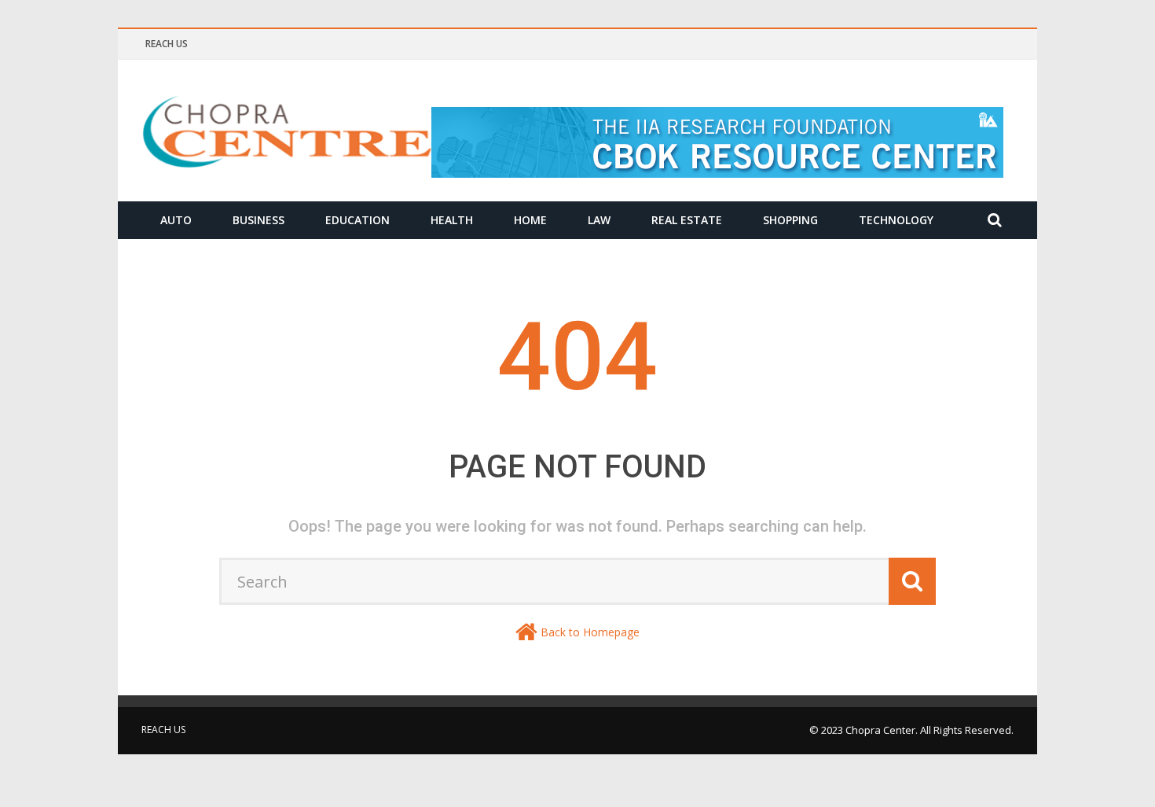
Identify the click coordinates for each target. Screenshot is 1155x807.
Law (599, 219)
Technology (896, 219)
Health (452, 219)
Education (357, 219)
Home (530, 219)
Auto (176, 219)
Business (258, 219)
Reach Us (166, 43)
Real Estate (686, 219)
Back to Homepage (590, 632)
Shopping (790, 219)
